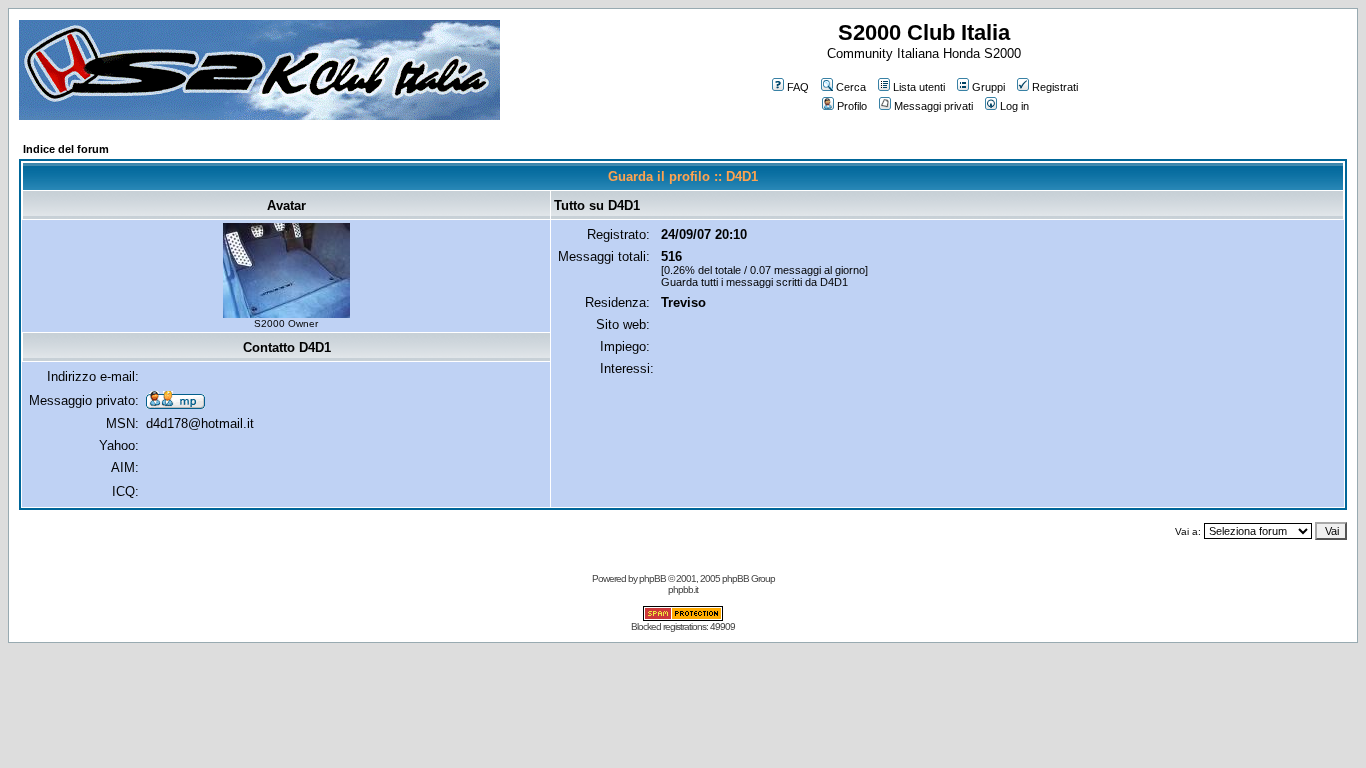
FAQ (798, 87)
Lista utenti (919, 87)
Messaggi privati (933, 106)
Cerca (851, 87)
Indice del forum (66, 149)
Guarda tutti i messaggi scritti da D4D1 (754, 282)
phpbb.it (683, 589)
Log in (1014, 106)
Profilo (852, 106)
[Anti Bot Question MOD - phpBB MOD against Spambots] (683, 617)
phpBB (652, 578)
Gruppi (988, 87)
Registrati (1055, 87)
